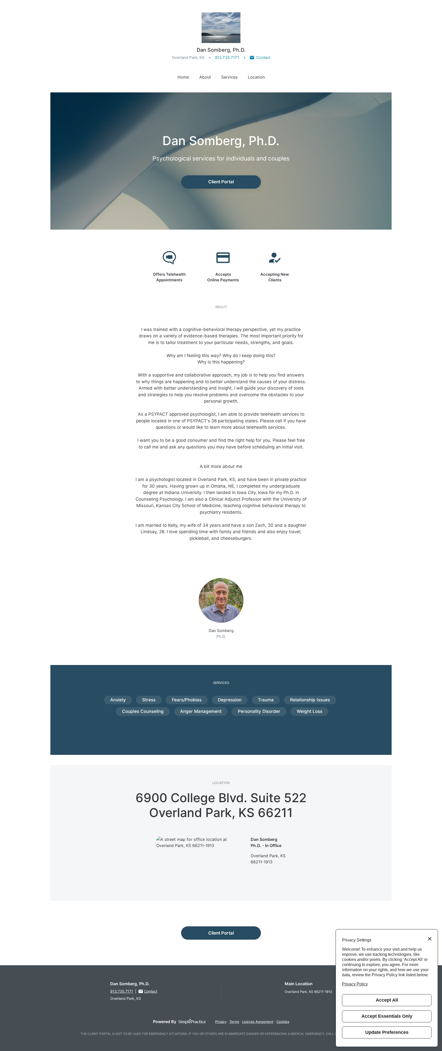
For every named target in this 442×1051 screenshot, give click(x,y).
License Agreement (257, 1022)
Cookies (283, 1022)
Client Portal (221, 181)
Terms (234, 1022)
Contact (263, 57)
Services (229, 77)
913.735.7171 (227, 57)
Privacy (220, 1022)
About (205, 77)
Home (183, 77)
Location (256, 77)
